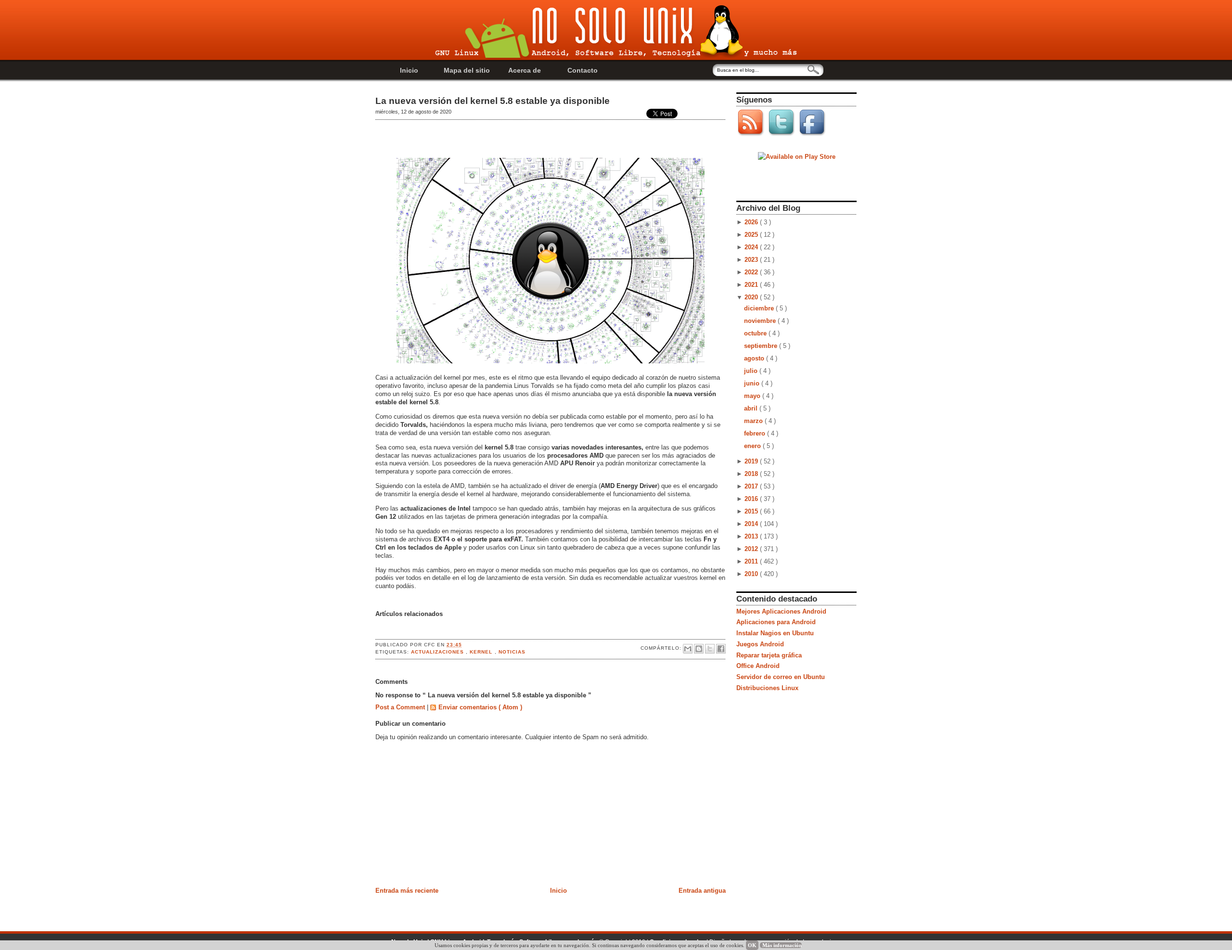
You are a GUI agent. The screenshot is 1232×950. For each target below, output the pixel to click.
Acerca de (524, 70)
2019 (752, 461)
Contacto (582, 70)
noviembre (761, 320)
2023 (752, 259)
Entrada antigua (702, 890)
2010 (752, 574)
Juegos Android (760, 644)
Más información (782, 945)
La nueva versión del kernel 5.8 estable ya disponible (492, 101)
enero (753, 445)
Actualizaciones (438, 652)
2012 (752, 548)
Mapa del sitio (467, 70)
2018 (752, 473)
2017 (752, 486)
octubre (756, 333)
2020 (752, 297)
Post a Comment (401, 707)
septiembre (761, 345)
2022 (752, 272)
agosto (755, 358)
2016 (752, 498)
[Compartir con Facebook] (721, 649)
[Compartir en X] (710, 649)
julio (751, 370)
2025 (752, 234)
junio (752, 383)
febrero (755, 433)
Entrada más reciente (406, 890)
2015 (752, 511)
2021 (752, 284)
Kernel (482, 652)
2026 (752, 222)
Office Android (758, 665)
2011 (752, 561)
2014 (752, 523)
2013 (752, 536)
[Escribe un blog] (699, 649)
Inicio (409, 70)
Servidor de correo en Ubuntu (780, 676)
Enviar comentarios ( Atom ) (480, 707)
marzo (754, 420)
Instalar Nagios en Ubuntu (775, 633)
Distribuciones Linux (767, 688)
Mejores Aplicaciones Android (781, 611)
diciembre (760, 308)
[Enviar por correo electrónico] (688, 649)
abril (751, 408)
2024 (752, 247)
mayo (753, 395)
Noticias (512, 652)
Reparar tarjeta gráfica (769, 655)
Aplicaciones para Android (776, 622)
